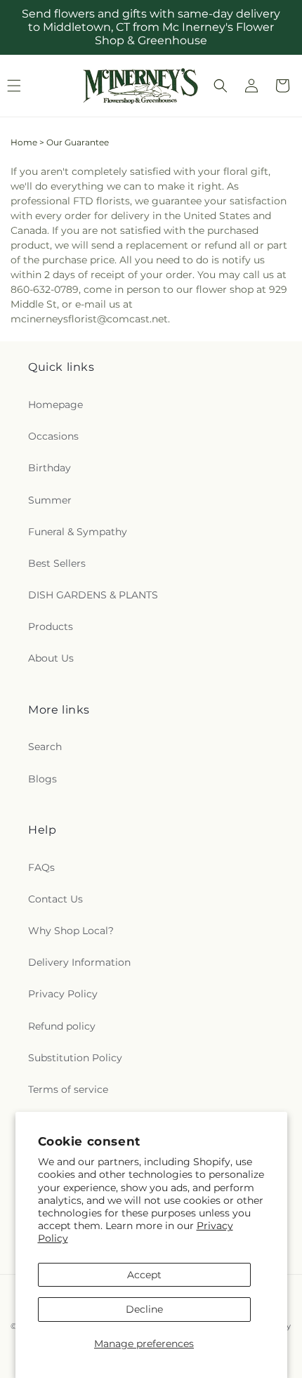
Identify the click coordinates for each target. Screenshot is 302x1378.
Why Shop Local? (71, 930)
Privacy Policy (63, 993)
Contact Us (55, 899)
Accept (144, 1274)
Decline (144, 1309)
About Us (51, 658)
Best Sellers (57, 563)
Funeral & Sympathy (77, 531)
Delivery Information (79, 962)
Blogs (42, 779)
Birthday (49, 467)
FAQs (41, 867)
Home (24, 142)
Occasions (53, 436)
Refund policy (62, 1026)
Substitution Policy (75, 1057)
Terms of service (68, 1089)
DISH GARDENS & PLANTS (93, 595)
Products (50, 626)
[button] (220, 85)
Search (45, 746)
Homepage (55, 404)
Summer (50, 500)
